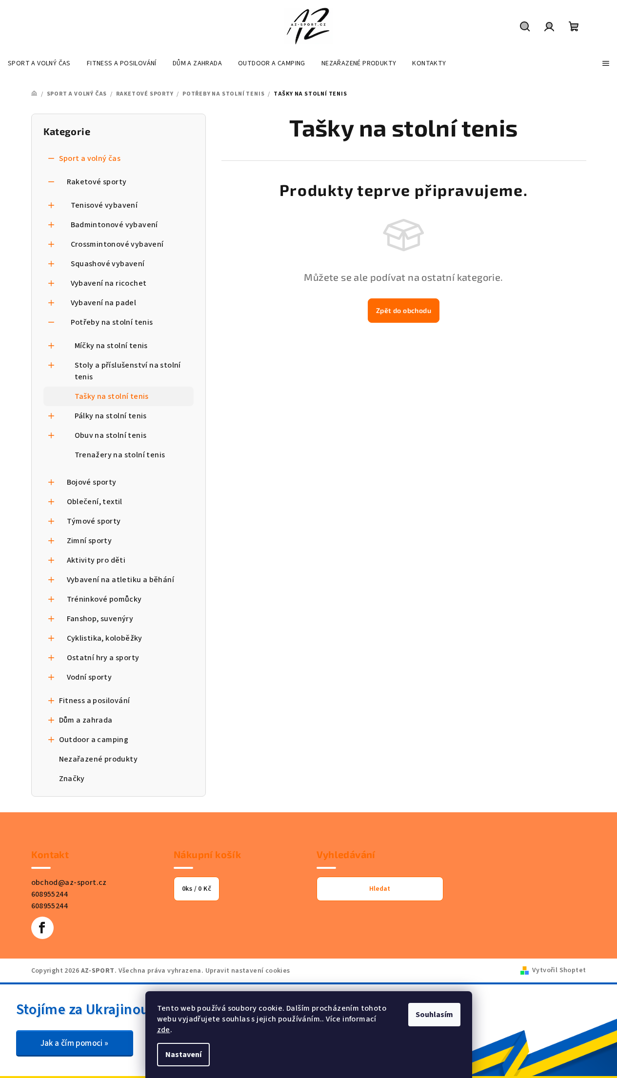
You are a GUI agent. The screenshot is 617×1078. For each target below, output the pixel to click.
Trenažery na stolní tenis (120, 455)
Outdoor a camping (94, 739)
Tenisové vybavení (104, 205)
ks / (196, 889)
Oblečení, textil (94, 501)
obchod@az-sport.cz (69, 882)
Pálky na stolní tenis (111, 416)
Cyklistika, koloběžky (104, 638)
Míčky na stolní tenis (111, 345)
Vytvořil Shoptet (559, 970)
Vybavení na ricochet (109, 283)
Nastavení (183, 1054)
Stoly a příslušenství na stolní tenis (128, 371)
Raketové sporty (97, 181)
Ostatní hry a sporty (103, 657)
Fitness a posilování (94, 700)
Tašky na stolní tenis (112, 396)
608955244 (49, 894)
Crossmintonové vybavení (117, 244)
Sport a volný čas (90, 158)
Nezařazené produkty (98, 759)
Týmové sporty (94, 521)
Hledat (379, 889)
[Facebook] (42, 928)
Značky (72, 778)
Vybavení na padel (104, 302)
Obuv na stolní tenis (111, 435)
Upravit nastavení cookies (247, 971)
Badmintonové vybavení (114, 224)
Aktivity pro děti (96, 560)
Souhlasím (434, 1014)
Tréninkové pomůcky (104, 599)
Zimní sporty (89, 540)
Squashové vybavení (108, 263)
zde (163, 1029)
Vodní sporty (89, 677)
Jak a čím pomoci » (74, 1043)
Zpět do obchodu (403, 310)
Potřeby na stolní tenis (112, 322)
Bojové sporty (92, 482)
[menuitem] (39, 63)
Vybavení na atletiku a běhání (121, 579)
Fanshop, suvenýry (100, 618)
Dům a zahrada (86, 720)
